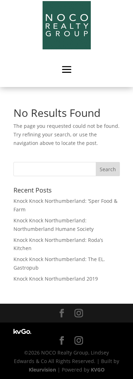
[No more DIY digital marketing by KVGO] (22, 332)
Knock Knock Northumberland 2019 (55, 278)
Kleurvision (42, 369)
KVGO (98, 369)
